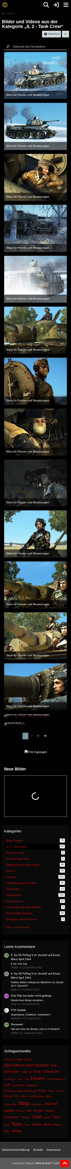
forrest (8, 1096)
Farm (42, 1090)
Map (24, 1103)
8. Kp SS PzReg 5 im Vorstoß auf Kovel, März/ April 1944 (36, 957)
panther (9, 1110)
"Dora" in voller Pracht (18, 1059)
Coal (19, 1079)
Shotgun (25, 1117)
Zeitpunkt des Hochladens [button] (29, 46)
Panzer (20, 1110)
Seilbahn (50, 1110)
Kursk (49, 1096)
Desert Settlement (55, 1079)
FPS (16, 1096)
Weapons (57, 1124)
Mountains (37, 1104)
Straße (46, 1117)
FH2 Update (18, 1010)
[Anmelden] (56, 5)
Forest (59, 1091)
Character (51, 1071)
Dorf (7, 1085)
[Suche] (46, 5)
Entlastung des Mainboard (20, 1090)
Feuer (51, 1091)
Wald (46, 1124)
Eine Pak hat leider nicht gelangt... (32, 995)
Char (37, 1071)
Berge (54, 1065)
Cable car (26, 1071)
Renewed (17, 1024)
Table (56, 1117)
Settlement (11, 1117)
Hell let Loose (36, 1096)
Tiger (7, 1124)
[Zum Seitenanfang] (64, 1163)
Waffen (36, 1124)
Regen (38, 1110)
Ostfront (51, 1104)
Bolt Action (11, 1071)
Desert (37, 1078)
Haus (24, 1096)
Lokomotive (10, 1104)
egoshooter (18, 1085)
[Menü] (66, 5)
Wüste (17, 1131)
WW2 (7, 1131)
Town (17, 1124)
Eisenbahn (32, 1085)
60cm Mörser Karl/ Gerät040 (26, 1065)
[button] (65, 34)
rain (29, 1110)
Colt (26, 1079)
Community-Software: (35, 1163)
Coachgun (9, 1079)
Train (27, 1124)
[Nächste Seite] (45, 736)
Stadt (36, 1117)
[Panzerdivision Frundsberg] (5, 5)
